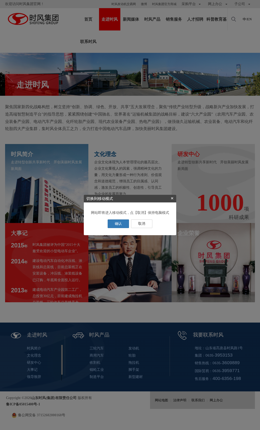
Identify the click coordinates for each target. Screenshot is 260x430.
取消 (141, 224)
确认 (118, 224)
